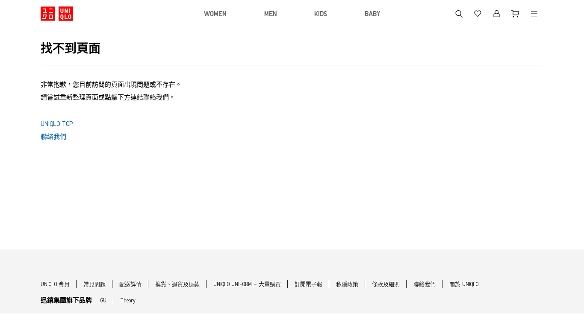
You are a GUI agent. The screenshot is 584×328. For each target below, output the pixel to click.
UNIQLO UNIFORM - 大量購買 (247, 284)
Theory (128, 301)
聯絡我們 (53, 137)
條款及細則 (386, 284)
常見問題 (94, 284)
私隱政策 (347, 284)
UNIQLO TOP (57, 124)
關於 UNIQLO (463, 284)
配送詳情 (130, 284)
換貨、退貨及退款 (177, 284)
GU (103, 301)
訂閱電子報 (308, 284)
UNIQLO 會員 (55, 284)
